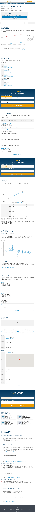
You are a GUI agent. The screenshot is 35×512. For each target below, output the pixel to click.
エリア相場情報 (10, 3)
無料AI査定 (29, 1)
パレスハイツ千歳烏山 (5, 148)
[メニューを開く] (33, 1)
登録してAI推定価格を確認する (8, 67)
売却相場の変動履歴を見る (9, 338)
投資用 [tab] (7, 117)
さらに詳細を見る (17, 385)
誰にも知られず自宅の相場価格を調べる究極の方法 (12, 477)
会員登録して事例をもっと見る (17, 154)
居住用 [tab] (3, 117)
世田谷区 (17, 3)
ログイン (15, 507)
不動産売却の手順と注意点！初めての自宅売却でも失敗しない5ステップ (15, 469)
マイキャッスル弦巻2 (5, 129)
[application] (13, 42)
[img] (17, 195)
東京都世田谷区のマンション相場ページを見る (8, 223)
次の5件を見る (17, 310)
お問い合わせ (12, 509)
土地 (28, 97)
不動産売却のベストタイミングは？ (10, 451)
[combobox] (12, 23)
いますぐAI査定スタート (14, 17)
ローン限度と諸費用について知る (9, 501)
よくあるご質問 (6, 509)
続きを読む (17, 331)
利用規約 (17, 509)
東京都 (14, 3)
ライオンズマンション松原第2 (6, 123)
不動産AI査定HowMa (4, 3)
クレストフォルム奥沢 (5, 142)
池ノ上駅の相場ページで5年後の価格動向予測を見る (9, 267)
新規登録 (19, 507)
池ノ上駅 (4, 233)
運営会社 (29, 509)
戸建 (17, 97)
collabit (18, 511)
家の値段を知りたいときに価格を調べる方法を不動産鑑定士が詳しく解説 (15, 461)
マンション (6, 97)
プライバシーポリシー (23, 509)
